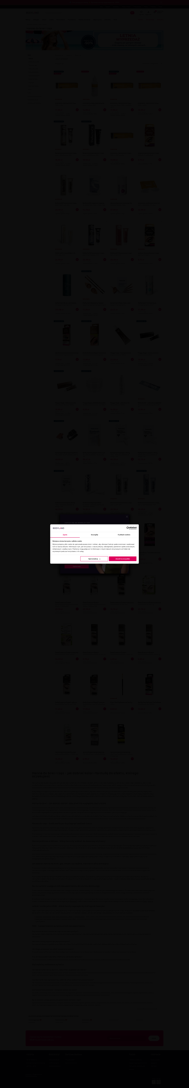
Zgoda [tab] (65, 534)
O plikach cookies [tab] (124, 534)
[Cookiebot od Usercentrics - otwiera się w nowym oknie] (128, 528)
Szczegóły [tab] (94, 534)
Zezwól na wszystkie (123, 559)
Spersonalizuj (93, 559)
